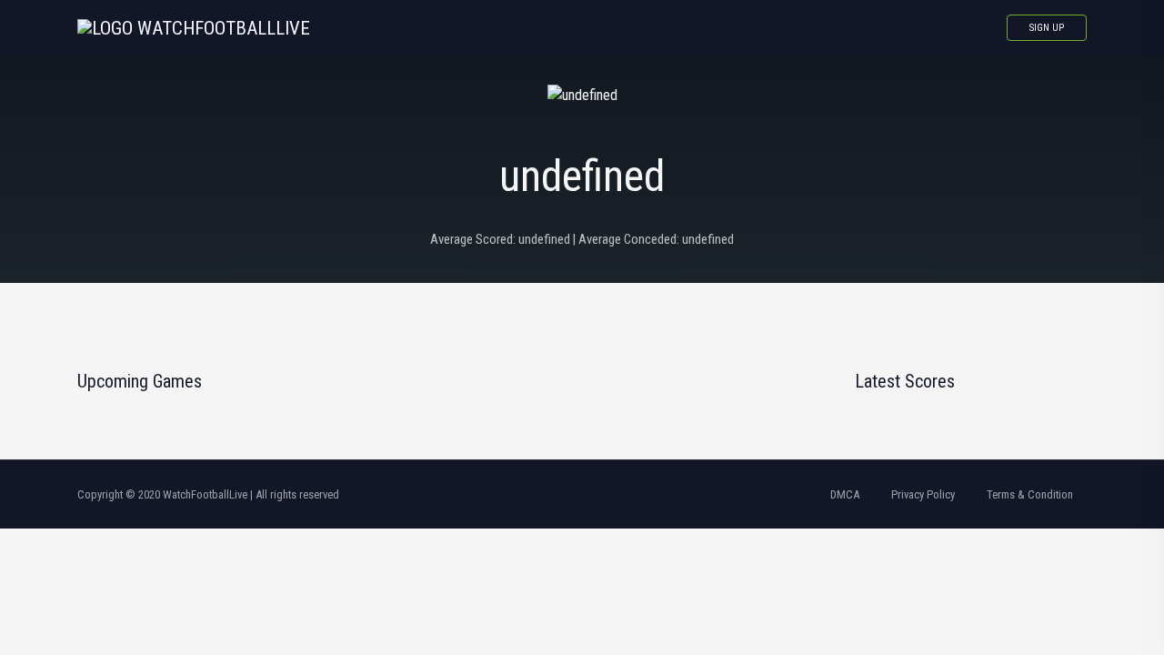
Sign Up (1046, 28)
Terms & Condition (1030, 494)
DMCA (844, 494)
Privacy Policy (923, 494)
